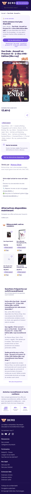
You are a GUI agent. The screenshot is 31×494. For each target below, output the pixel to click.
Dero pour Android (6, 467)
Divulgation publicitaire (8, 488)
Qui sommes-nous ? (7, 430)
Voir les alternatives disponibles (14, 157)
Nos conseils (5, 442)
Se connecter (23, 3)
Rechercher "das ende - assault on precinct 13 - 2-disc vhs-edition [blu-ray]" (16, 45)
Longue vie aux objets (8, 455)
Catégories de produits (8, 444)
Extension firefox (6, 477)
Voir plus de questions (15, 381)
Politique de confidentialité (9, 486)
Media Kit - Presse (6, 452)
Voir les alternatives (14, 40)
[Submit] (27, 7)
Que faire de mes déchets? (9, 457)
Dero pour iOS (5, 465)
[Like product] (27, 63)
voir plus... (4, 140)
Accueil (3, 13)
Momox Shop (16, 165)
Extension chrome (6, 475)
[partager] (27, 115)
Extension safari (6, 479)
